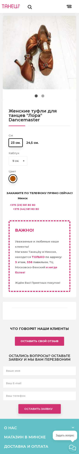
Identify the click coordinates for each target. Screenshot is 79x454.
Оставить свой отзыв (39, 341)
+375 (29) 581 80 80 (22, 205)
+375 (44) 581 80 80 (26, 209)
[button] (72, 447)
